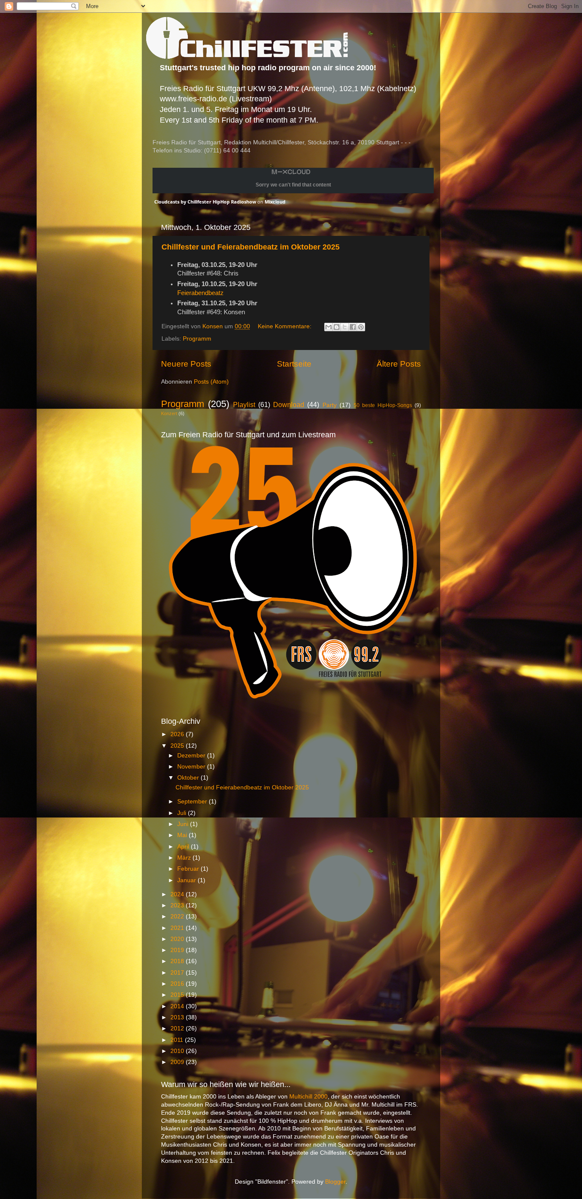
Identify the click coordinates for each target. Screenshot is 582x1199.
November (192, 766)
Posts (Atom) (211, 382)
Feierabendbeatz (200, 293)
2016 (178, 984)
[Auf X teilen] (344, 327)
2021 (178, 928)
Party (330, 405)
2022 (178, 916)
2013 (178, 1017)
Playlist (244, 404)
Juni (183, 824)
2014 (178, 1006)
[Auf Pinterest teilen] (361, 327)
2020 (178, 939)
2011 (177, 1040)
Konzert (169, 413)
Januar (187, 880)
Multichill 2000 (308, 1096)
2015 (178, 995)
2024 (178, 894)
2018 (178, 961)
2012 (178, 1028)
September (193, 801)
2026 (178, 734)
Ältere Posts (399, 363)
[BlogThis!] (336, 327)
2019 (178, 950)
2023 (178, 905)
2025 (178, 746)
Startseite (294, 363)
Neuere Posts (186, 363)
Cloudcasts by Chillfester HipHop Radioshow (205, 201)
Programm (197, 339)
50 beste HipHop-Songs (383, 405)
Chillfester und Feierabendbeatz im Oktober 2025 (250, 247)
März (185, 858)
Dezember (192, 755)
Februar (189, 869)
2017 (178, 973)
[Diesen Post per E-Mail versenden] (328, 327)
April (184, 846)
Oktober (189, 777)
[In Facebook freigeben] (353, 327)
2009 (178, 1062)
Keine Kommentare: (285, 326)
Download (288, 404)
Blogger (335, 1182)
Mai (183, 835)
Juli (182, 813)
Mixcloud (275, 201)
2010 (178, 1051)
